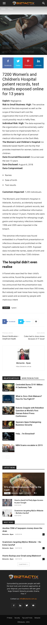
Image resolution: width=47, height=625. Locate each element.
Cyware (13, 308)
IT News (10, 9)
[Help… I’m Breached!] (8, 436)
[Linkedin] (20, 605)
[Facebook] (13, 605)
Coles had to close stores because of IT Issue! (34, 337)
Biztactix (37, 618)
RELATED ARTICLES (11, 378)
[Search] (43, 3)
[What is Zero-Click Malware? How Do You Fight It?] (8, 399)
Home (3, 9)
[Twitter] (26, 605)
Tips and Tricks (27, 618)
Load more (23, 564)
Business (6, 428)
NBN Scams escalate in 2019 (29, 445)
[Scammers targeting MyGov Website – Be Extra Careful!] (7, 513)
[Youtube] (33, 605)
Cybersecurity (7, 402)
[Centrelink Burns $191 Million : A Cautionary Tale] (8, 387)
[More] (36, 321)
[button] (4, 3)
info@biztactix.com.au (28, 599)
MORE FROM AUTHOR (30, 378)
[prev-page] (3, 457)
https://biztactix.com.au (23, 366)
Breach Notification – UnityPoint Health (10, 337)
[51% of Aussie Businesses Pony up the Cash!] (23, 484)
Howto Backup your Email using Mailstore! (21, 556)
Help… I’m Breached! (25, 433)
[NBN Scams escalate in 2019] (8, 448)
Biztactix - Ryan (23, 363)
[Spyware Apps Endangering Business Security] (8, 425)
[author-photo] (23, 360)
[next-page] (7, 457)
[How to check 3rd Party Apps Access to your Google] (7, 502)
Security (12, 43)
